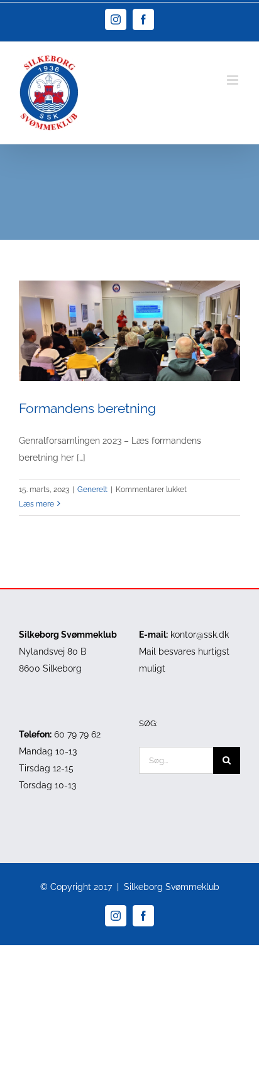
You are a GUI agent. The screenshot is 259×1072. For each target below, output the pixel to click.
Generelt (92, 489)
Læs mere (36, 504)
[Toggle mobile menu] (233, 80)
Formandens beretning (87, 408)
